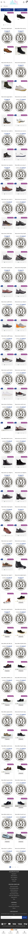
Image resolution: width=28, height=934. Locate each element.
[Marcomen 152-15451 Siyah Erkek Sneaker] (21, 189)
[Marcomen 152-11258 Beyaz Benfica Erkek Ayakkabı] (21, 88)
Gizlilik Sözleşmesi (14, 890)
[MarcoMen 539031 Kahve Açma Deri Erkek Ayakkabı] (7, 700)
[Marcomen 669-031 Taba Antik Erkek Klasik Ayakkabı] (7, 50)
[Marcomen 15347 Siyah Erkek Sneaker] (21, 360)
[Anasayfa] (2, 6)
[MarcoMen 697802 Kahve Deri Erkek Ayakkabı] (21, 631)
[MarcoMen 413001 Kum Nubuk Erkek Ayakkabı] (7, 734)
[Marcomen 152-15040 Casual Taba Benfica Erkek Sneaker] (7, 189)
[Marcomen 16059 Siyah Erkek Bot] (21, 257)
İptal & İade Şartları (14, 886)
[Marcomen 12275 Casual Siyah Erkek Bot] (21, 496)
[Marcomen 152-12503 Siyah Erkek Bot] (7, 155)
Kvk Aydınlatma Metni (14, 888)
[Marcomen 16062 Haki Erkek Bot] (7, 223)
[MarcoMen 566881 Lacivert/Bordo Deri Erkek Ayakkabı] (7, 665)
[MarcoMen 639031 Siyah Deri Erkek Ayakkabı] (21, 768)
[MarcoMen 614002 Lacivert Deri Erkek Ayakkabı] (21, 802)
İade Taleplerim (14, 877)
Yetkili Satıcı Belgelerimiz (14, 895)
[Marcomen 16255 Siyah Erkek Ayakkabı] (21, 223)
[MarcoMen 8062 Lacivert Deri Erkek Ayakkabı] (7, 426)
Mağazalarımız (14, 897)
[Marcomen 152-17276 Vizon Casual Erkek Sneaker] (21, 428)
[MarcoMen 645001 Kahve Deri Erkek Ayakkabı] (7, 768)
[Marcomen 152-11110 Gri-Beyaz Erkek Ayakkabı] (21, 121)
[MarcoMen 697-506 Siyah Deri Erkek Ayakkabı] (21, 597)
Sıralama (8, 9)
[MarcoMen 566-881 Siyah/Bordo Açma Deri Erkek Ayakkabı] (7, 631)
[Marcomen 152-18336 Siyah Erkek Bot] (7, 462)
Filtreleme (21, 9)
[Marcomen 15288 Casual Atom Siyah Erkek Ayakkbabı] (7, 326)
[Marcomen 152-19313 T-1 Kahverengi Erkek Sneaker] (7, 565)
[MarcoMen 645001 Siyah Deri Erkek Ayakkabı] (21, 734)
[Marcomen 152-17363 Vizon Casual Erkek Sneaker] (21, 291)
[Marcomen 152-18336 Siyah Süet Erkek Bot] (21, 462)
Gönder (24, 917)
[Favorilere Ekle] (7, 22)
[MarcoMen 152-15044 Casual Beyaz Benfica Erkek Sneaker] (21, 155)
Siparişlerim (14, 873)
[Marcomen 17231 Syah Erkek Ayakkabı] (7, 496)
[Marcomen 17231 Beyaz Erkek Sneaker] (7, 394)
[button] (4, 25)
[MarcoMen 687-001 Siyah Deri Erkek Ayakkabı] (21, 665)
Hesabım (14, 881)
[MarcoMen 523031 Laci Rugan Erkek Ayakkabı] (7, 802)
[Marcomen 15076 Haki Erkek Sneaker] (7, 360)
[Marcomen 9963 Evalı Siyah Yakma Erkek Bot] (21, 565)
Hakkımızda (14, 904)
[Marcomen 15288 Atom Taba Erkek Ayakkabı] (7, 291)
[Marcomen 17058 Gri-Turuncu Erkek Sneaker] (21, 326)
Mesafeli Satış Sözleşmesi (14, 906)
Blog (14, 899)
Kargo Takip (14, 879)
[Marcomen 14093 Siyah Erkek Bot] (7, 257)
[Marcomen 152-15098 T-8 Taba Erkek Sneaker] (7, 531)
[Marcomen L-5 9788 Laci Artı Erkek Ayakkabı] (7, 836)
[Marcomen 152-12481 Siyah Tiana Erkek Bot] (7, 121)
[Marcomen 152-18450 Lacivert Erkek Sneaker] (21, 531)
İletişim (14, 908)
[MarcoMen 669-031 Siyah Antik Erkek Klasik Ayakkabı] (21, 16)
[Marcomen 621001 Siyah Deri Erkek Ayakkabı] (21, 700)
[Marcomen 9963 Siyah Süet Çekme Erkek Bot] (7, 19)
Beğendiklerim (14, 875)
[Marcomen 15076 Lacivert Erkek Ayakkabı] (21, 394)
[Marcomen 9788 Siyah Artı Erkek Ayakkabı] (21, 836)
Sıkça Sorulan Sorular (14, 893)
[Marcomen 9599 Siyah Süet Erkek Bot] (21, 50)
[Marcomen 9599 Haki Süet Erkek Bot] (7, 85)
